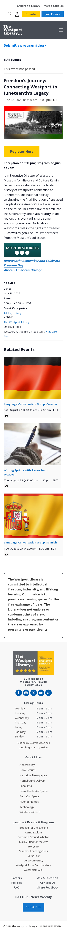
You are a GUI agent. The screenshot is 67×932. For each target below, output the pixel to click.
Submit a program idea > (25, 46)
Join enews (52, 14)
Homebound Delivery (32, 781)
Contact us (47, 883)
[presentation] (32, 378)
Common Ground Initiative (34, 837)
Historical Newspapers (33, 775)
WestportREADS (33, 870)
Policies (16, 883)
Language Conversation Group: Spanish (30, 542)
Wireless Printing (30, 812)
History (17, 313)
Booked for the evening (33, 827)
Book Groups (28, 770)
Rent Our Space (29, 796)
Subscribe (33, 907)
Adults (7, 313)
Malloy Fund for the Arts (33, 842)
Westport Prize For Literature (33, 865)
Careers (17, 878)
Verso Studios (54, 6)
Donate (30, 14)
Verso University (33, 860)
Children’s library (28, 6)
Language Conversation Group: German (30, 404)
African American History (22, 270)
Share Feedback (47, 887)
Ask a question (47, 878)
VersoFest (34, 856)
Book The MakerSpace (33, 791)
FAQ (16, 887)
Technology (27, 807)
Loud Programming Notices (34, 748)
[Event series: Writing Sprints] (6, 486)
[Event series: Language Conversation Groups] (6, 416)
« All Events (12, 60)
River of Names (29, 802)
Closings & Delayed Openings (33, 743)
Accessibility (27, 765)
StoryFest (33, 846)
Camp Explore (33, 832)
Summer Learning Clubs (33, 851)
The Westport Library (16, 322)
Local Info (26, 786)
